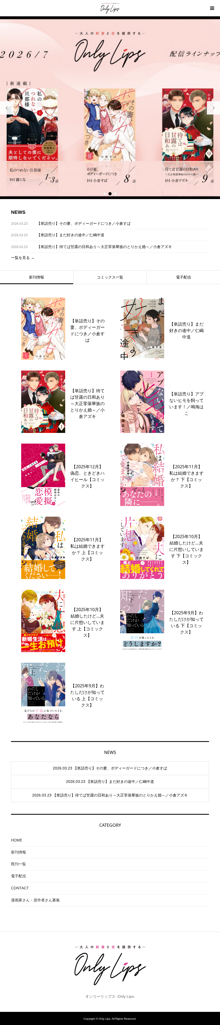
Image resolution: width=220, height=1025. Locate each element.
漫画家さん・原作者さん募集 (35, 900)
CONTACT (20, 888)
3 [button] (115, 193)
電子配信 (183, 277)
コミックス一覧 (110, 277)
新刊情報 (36, 277)
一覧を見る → (23, 258)
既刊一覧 (18, 864)
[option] (110, 107)
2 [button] (110, 193)
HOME (16, 840)
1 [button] (105, 193)
